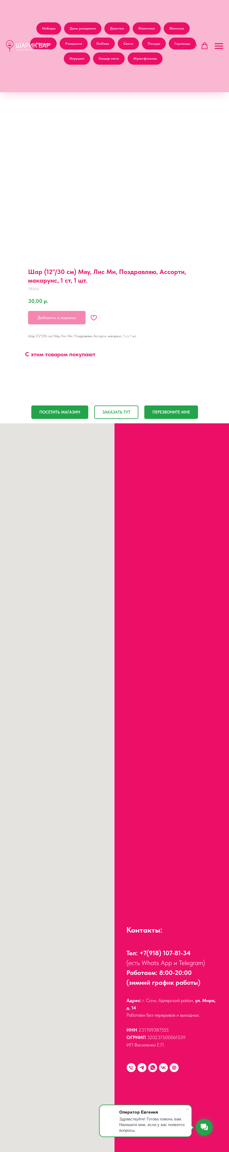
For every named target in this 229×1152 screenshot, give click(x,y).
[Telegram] (141, 1067)
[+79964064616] (131, 1067)
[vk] (163, 1067)
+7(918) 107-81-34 (165, 953)
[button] (193, 45)
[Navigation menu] (219, 46)
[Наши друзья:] (174, 1067)
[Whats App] (152, 1067)
